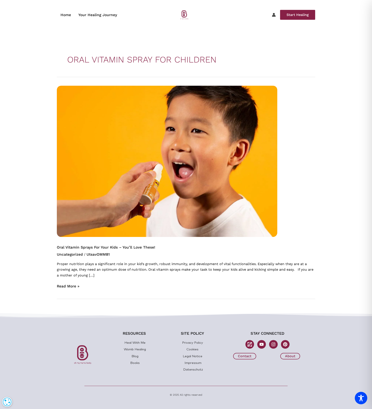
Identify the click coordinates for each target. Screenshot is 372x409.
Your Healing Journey (97, 15)
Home (65, 15)
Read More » (68, 285)
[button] (297, 15)
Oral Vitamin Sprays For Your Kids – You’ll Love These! (106, 247)
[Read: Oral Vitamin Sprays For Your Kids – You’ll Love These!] (167, 161)
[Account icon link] (274, 15)
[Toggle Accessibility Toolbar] (361, 398)
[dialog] (7, 402)
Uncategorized (70, 254)
